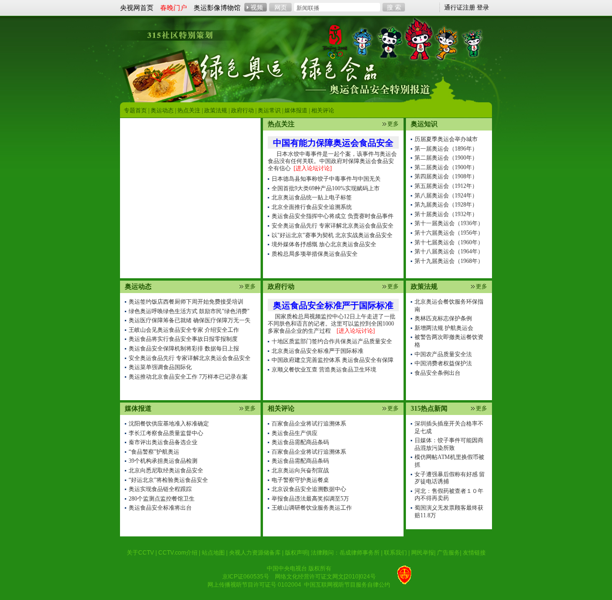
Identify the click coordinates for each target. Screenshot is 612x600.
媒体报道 (295, 110)
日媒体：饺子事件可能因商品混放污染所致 (449, 444)
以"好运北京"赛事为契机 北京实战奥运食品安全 (332, 235)
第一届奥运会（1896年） (446, 148)
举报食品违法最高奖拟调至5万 (310, 498)
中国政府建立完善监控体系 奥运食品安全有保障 (332, 360)
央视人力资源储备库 (255, 552)
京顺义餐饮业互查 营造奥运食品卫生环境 (324, 369)
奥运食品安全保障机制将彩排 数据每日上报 (184, 348)
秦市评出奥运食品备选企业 (163, 442)
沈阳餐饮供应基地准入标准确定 (169, 423)
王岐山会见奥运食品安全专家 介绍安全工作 (184, 330)
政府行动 (242, 110)
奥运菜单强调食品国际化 (160, 367)
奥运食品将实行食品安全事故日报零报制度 (183, 339)
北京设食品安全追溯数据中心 (309, 489)
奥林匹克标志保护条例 (443, 318)
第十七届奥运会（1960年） (449, 242)
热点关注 (188, 110)
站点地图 (213, 552)
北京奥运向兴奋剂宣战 (300, 470)
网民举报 (422, 552)
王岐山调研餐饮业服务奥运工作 (312, 507)
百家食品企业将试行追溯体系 (309, 423)
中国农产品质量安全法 (443, 354)
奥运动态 (162, 110)
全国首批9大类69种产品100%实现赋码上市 (326, 188)
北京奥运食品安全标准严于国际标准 (317, 351)
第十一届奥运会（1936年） (449, 223)
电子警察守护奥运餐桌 (300, 480)
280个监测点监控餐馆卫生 (162, 498)
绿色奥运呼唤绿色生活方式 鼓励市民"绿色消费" (189, 311)
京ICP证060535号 (245, 576)
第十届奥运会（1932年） (446, 214)
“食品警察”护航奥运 (154, 451)
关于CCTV (140, 552)
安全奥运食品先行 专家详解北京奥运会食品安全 (190, 358)
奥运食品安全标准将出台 (160, 507)
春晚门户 (173, 7)
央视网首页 (136, 7)
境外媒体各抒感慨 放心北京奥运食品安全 (324, 244)
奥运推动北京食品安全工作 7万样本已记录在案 (188, 376)
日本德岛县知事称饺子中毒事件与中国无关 (326, 178)
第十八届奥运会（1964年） (449, 251)
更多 (250, 286)
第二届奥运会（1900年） (446, 157)
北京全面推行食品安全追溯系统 (312, 207)
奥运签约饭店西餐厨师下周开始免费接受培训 (186, 301)
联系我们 (395, 552)
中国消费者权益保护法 (443, 363)
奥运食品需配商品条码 (300, 442)
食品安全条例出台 (437, 373)
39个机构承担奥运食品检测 (163, 461)
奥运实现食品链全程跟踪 (160, 489)
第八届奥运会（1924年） (446, 195)
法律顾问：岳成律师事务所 (345, 552)
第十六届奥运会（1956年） (449, 232)
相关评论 (322, 110)
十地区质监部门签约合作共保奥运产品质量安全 (332, 341)
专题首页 (135, 110)
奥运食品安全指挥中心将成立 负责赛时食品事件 (332, 216)
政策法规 (215, 110)
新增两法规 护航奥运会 (444, 328)
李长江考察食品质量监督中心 (166, 433)
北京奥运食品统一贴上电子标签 (312, 197)
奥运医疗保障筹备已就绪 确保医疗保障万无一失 (190, 320)
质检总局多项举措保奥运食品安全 (315, 254)
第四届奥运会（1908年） (446, 176)
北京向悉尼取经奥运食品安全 (166, 470)
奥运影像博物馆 (217, 7)
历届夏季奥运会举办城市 (446, 139)
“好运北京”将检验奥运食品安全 (168, 480)
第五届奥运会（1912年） (446, 186)
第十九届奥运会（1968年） (449, 261)
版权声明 (296, 552)
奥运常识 (269, 110)
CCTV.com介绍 (177, 552)
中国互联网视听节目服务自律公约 (347, 584)
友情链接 (474, 552)
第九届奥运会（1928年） (446, 204)
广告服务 (448, 552)
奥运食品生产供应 (294, 433)
